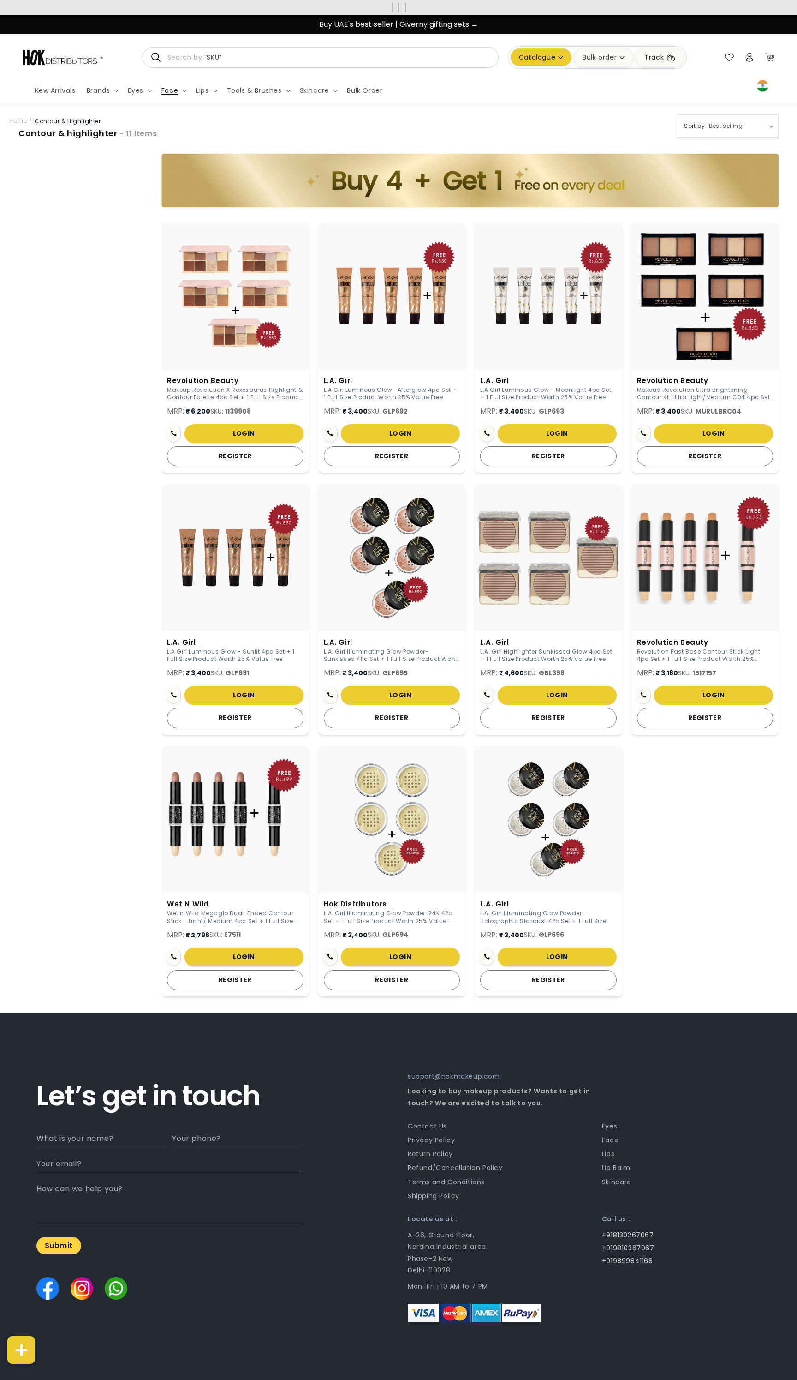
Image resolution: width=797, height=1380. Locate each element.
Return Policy (430, 1153)
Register (235, 456)
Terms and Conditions (446, 1182)
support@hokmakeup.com (454, 1076)
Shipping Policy (433, 1195)
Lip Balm (616, 1167)
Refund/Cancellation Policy (455, 1167)
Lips (608, 1153)
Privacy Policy (431, 1140)
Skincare (616, 1182)
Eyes (609, 1126)
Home (18, 121)
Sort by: (695, 126)
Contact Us (427, 1126)
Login (244, 433)
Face (610, 1140)
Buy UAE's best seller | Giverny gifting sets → (398, 24)
